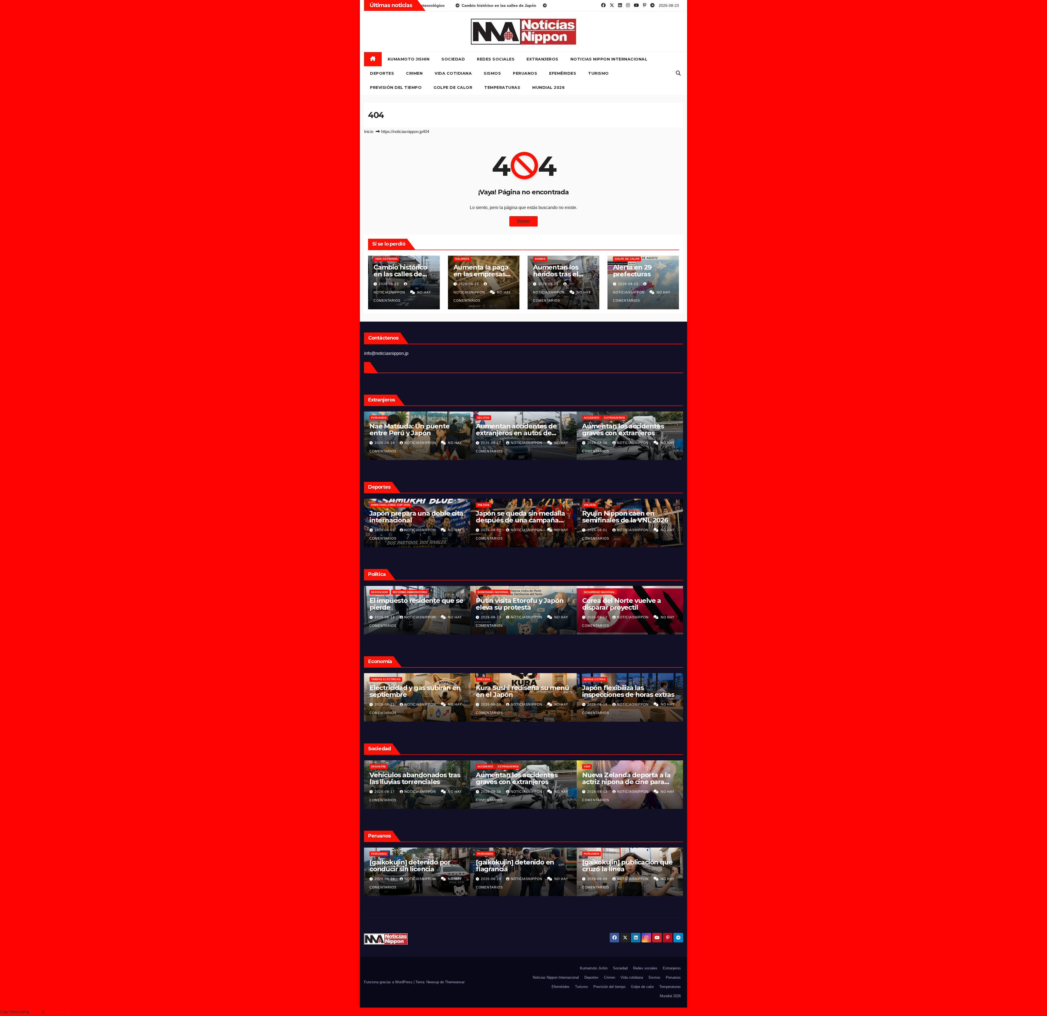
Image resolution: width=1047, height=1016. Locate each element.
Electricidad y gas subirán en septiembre (627, 691)
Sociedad (453, 59)
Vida (480, 766)
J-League (484, 504)
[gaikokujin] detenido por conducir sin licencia (622, 865)
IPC (479, 679)
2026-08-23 (389, 284)
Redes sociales (496, 59)
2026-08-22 (385, 792)
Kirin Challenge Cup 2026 (603, 504)
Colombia (378, 592)
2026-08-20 (385, 443)
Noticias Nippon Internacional (609, 59)
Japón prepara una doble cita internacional (629, 516)
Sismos (492, 73)
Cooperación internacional (412, 592)
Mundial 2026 (548, 87)
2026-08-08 (385, 530)
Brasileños (486, 417)
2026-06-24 (598, 879)
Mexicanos (379, 417)
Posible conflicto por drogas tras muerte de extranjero (520, 429)
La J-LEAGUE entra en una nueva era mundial (517, 516)
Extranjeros (542, 59)
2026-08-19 (491, 792)
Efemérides (562, 73)
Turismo (598, 73)
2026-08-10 (491, 879)
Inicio (368, 131)
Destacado (485, 592)
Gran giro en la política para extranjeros (519, 604)
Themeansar (455, 982)
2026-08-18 (491, 443)
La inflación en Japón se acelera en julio (514, 691)
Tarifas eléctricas (598, 679)
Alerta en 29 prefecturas (632, 270)
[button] (678, 73)
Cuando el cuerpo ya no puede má (407, 516)
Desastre (591, 766)
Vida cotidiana (453, 73)
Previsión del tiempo (396, 87)
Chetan (36, 1012)
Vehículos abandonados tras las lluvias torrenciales (627, 778)
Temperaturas (502, 87)
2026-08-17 (385, 617)
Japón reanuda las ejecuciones (398, 778)
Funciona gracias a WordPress (389, 982)
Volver (523, 221)
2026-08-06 (491, 530)
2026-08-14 (491, 617)
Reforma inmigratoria (516, 592)
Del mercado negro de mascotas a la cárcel (405, 429)
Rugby (405, 504)
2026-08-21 (491, 704)
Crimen (414, 73)
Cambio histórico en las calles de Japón (400, 274)
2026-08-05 (598, 530)
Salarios (462, 258)
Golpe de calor (453, 87)
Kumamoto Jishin (409, 59)
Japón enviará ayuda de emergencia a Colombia (407, 604)
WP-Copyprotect (58, 1012)
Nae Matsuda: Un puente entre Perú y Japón (622, 429)
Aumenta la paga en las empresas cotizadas (481, 274)
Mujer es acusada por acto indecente (517, 865)
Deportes (382, 73)
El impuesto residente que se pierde (629, 604)
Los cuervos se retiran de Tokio (515, 778)
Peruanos (525, 73)
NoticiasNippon (420, 443)
